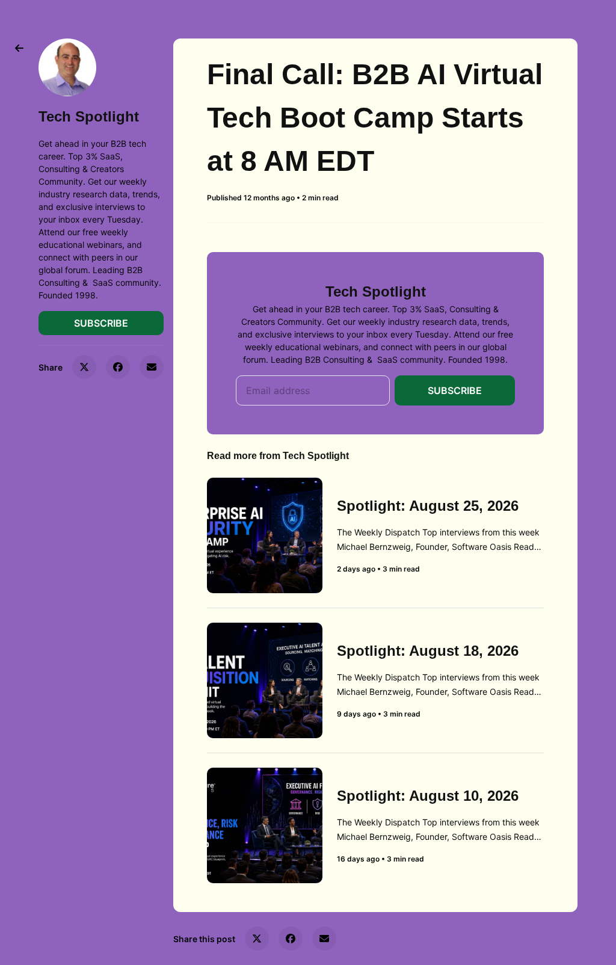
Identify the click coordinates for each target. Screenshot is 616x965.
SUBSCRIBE (101, 323)
